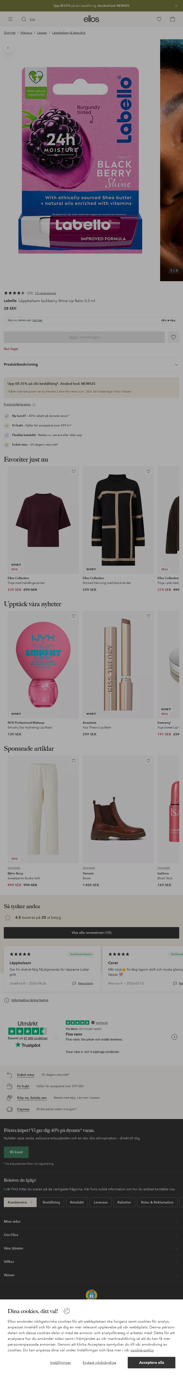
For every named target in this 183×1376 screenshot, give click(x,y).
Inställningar (60, 1362)
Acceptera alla (151, 1362)
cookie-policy (142, 1350)
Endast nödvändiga (99, 1362)
